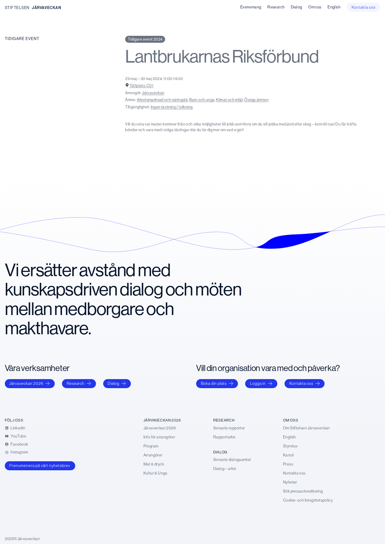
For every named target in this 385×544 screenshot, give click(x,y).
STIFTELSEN (17, 7)
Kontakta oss (301, 383)
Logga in (258, 383)
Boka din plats (214, 383)
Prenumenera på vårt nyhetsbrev (39, 465)
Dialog (113, 383)
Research (76, 383)
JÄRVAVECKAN (46, 7)
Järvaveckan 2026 (26, 383)
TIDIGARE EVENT (22, 38)
